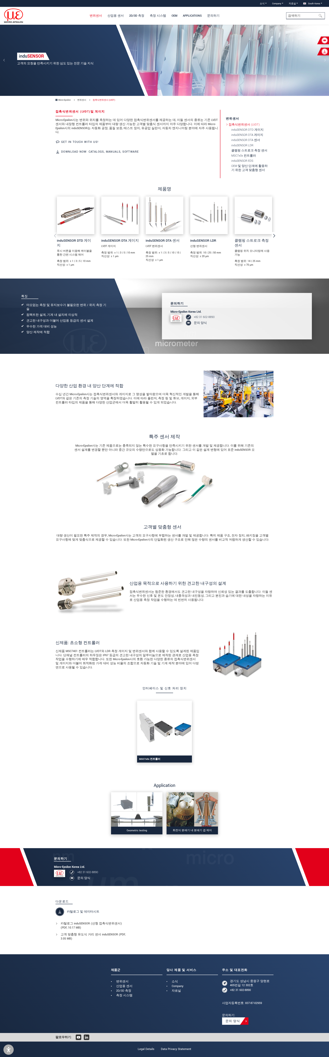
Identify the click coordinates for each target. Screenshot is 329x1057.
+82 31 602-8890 (204, 317)
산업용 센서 (124, 986)
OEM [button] (174, 16)
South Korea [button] (313, 3)
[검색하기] (321, 15)
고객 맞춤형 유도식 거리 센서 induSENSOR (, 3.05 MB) (93, 936)
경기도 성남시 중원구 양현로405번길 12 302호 (250, 983)
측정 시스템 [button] (158, 16)
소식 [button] (262, 3)
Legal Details (146, 1049)
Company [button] (276, 3)
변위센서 (122, 981)
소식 (175, 981)
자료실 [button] (292, 3)
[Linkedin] (86, 1037)
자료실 (176, 991)
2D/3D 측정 (123, 991)
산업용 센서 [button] (115, 16)
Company (177, 986)
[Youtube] (78, 1037)
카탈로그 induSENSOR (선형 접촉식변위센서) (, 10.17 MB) (91, 926)
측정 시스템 (124, 995)
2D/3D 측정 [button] (136, 16)
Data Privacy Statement (176, 1049)
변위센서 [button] (96, 16)
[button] (8, 1049)
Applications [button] (192, 16)
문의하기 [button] (213, 16)
